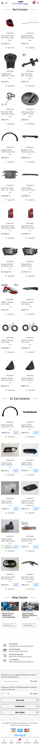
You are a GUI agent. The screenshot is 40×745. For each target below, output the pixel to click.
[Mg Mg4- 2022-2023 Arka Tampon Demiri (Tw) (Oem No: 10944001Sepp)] (30, 137)
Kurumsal (20, 700)
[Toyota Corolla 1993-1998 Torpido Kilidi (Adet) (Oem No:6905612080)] (10, 526)
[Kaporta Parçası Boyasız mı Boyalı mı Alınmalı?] (30, 606)
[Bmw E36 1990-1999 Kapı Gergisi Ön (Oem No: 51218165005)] (10, 99)
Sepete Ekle (11, 47)
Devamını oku (8, 625)
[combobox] (3, 693)
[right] (37, 619)
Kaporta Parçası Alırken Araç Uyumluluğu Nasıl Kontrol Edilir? (8, 615)
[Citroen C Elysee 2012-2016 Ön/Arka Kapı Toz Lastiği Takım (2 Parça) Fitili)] (30, 327)
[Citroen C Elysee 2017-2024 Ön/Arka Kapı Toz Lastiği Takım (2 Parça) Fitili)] (10, 327)
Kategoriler (20, 706)
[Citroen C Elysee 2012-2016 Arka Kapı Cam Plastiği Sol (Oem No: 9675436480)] (30, 365)
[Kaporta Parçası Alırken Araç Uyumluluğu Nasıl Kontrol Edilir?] (10, 606)
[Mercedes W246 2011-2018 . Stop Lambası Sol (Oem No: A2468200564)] (10, 23)
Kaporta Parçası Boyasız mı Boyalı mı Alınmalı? (29, 615)
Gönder (35, 681)
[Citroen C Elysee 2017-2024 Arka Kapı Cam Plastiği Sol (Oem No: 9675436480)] (10, 365)
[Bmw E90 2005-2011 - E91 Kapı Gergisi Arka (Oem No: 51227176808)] (30, 61)
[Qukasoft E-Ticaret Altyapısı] (20, 735)
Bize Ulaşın (20, 712)
